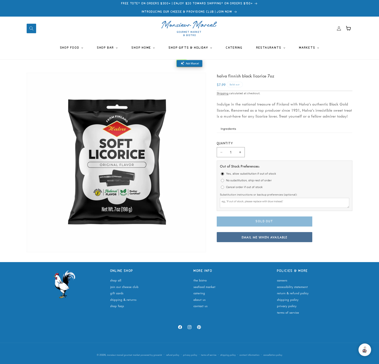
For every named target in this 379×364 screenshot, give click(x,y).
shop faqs (117, 306)
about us (199, 299)
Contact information (249, 354)
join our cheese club (124, 286)
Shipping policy (228, 354)
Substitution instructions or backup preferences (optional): (258, 194)
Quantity (225, 143)
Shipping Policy (287, 299)
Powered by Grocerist (151, 354)
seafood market (204, 286)
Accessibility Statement (292, 286)
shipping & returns (123, 299)
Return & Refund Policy (293, 293)
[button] (31, 28)
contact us (200, 306)
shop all (115, 280)
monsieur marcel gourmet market (123, 354)
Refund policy (172, 354)
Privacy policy (190, 354)
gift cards (116, 293)
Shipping (223, 93)
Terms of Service (288, 312)
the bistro (200, 280)
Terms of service (208, 354)
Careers (282, 280)
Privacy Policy (286, 306)
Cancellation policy (272, 354)
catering (199, 293)
